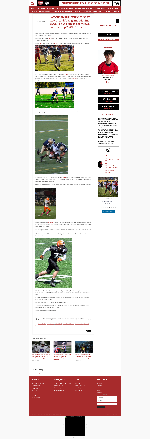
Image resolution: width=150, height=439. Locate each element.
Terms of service (36, 385)
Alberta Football (42, 324)
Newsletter (99, 392)
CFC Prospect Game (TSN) (92, 11)
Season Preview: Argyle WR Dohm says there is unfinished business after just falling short (83, 356)
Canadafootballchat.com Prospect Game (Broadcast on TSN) (63, 384)
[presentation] (106, 82)
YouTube (99, 390)
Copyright (34, 390)
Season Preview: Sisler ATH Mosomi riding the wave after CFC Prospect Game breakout (108, 136)
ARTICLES (107, 11)
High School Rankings (59, 390)
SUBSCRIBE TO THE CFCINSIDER (85, 3)
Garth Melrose (70, 324)
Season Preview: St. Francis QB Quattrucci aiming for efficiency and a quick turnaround (62, 357)
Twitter (99, 388)
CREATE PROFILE (100, 8)
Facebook (99, 385)
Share (70, 437)
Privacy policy (35, 388)
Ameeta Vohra (41, 23)
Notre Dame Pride (79, 324)
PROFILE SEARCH (113, 8)
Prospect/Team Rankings (63, 11)
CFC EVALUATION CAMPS (46, 8)
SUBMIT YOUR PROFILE (108, 40)
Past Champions (79, 388)
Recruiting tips (78, 390)
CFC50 (60, 324)
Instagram (99, 383)
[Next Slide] (87, 425)
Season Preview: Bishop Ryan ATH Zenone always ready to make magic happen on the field (107, 141)
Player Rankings (57, 388)
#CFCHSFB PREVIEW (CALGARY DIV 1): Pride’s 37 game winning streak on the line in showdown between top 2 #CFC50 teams (70, 22)
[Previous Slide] (62, 425)
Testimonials (35, 393)
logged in (40, 373)
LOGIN (33, 8)
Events (77, 11)
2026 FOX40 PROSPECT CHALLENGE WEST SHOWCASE (74, 8)
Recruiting (77, 383)
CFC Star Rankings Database (41, 11)
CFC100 (57, 324)
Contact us (34, 395)
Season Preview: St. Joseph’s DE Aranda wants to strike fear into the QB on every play (41, 356)
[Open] (108, 187)
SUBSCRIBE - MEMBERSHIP (38, 383)
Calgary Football (50, 324)
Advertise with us (36, 397)
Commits (116, 11)
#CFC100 (65, 74)
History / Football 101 (80, 385)
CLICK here (117, 3)
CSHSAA (65, 324)
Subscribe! (101, 407)
